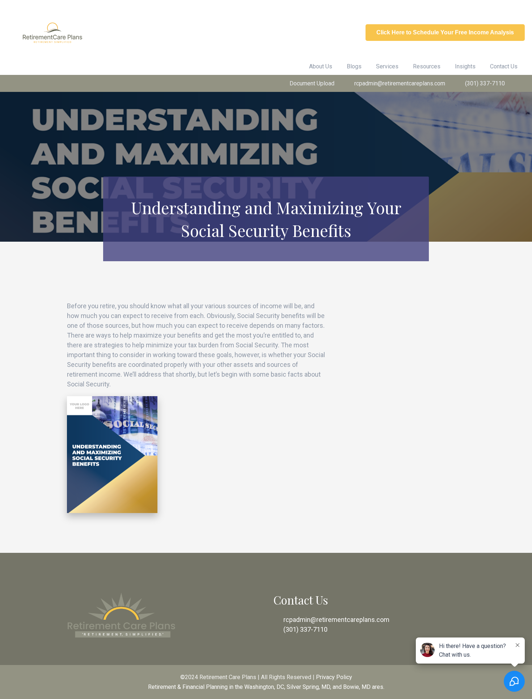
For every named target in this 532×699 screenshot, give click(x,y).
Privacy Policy (334, 677)
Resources (426, 66)
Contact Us (504, 66)
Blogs (354, 66)
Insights (465, 66)
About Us (320, 66)
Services (387, 66)
